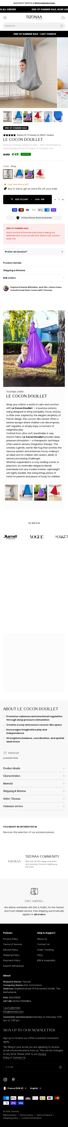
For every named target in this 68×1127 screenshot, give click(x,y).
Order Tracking (45, 949)
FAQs (40, 955)
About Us (42, 939)
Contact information (31, 1118)
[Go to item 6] (58, 117)
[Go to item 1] (7, 117)
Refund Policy (10, 949)
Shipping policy (10, 1118)
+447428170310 (11, 1008)
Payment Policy (11, 960)
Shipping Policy (11, 955)
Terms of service (44, 1115)
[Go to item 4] (38, 117)
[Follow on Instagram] (5, 1080)
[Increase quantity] (63, 199)
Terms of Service (12, 944)
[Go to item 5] (48, 117)
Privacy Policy (10, 939)
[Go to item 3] (27, 117)
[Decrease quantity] (55, 199)
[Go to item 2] (17, 117)
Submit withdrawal (13, 965)
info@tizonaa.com (13, 1011)
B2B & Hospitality (46, 960)
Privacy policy (26, 1115)
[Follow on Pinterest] (13, 1080)
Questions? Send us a (34, 3)
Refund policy (9, 1115)
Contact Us (43, 944)
